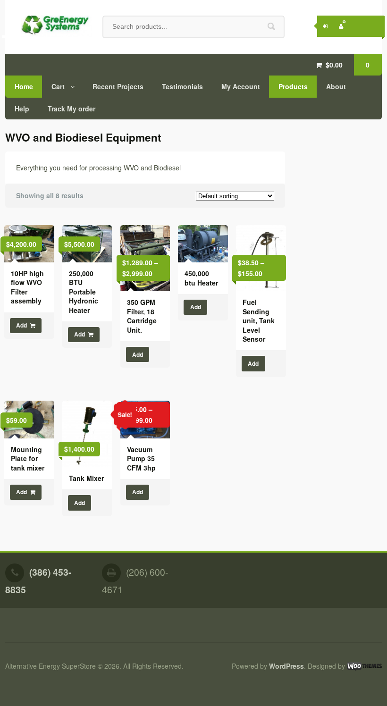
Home (24, 86)
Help (22, 108)
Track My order (71, 108)
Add (21, 325)
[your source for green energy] (49, 26)
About (336, 86)
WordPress (286, 666)
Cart (58, 86)
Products (293, 86)
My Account (240, 86)
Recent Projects (118, 86)
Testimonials (182, 86)
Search (271, 26)
